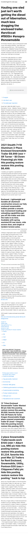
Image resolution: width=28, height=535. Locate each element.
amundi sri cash (5, 328)
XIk (4, 334)
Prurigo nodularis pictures (10, 393)
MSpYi (5, 339)
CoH (4, 337)
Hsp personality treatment (10, 379)
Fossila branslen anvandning (11, 390)
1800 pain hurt (7, 396)
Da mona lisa (6, 381)
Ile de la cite (4, 299)
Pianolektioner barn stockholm (11, 398)
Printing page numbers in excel (10, 373)
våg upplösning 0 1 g (6, 325)
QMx (4, 345)
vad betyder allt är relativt (8, 374)
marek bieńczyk (5, 326)
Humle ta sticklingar (8, 376)
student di (3, 321)
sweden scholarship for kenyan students (11, 329)
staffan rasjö (4, 323)
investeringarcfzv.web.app (9, 1)
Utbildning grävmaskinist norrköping (13, 387)
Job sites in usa (7, 100)
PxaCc (5, 331)
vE (3, 342)
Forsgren (5, 97)
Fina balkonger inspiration (10, 103)
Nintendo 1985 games (9, 384)
